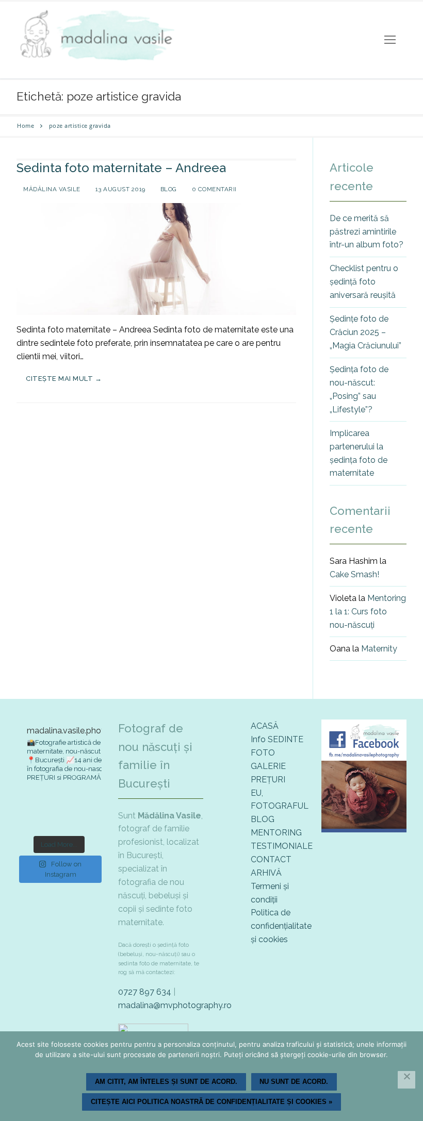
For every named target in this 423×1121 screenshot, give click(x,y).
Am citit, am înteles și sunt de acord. (166, 1081)
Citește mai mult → (64, 378)
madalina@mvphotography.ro (175, 1005)
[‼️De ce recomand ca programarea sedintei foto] (30, 801)
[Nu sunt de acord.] (406, 1080)
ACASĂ (265, 726)
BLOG (262, 819)
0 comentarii (213, 189)
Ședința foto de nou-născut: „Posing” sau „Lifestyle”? (359, 389)
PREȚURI (268, 779)
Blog (167, 189)
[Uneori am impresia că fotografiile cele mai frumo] (88, 801)
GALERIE (268, 766)
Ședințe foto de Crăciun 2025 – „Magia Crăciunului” (365, 332)
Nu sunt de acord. (293, 1081)
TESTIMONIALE (282, 846)
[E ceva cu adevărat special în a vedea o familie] (30, 819)
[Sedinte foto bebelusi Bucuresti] (363, 829)
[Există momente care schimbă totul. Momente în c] (59, 819)
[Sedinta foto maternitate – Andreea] (156, 259)
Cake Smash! (354, 574)
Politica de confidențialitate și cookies (281, 926)
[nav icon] (389, 40)
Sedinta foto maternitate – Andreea (121, 167)
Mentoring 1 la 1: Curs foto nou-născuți (368, 611)
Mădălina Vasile (51, 189)
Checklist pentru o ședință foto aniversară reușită (364, 281)
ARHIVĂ (266, 873)
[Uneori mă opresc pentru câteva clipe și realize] (88, 819)
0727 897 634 (144, 992)
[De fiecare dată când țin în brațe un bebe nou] (59, 801)
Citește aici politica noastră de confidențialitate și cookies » (211, 1102)
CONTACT (271, 859)
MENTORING (276, 833)
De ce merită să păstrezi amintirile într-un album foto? (366, 231)
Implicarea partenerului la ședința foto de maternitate (358, 453)
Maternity (379, 649)
